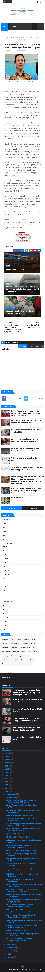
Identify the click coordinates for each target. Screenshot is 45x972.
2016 (7, 782)
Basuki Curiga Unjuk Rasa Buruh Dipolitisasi (20, 880)
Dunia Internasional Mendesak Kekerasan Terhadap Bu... (19, 906)
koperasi (6, 574)
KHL (4, 566)
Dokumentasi (10, 308)
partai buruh (7, 598)
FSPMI (4, 551)
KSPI (4, 582)
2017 (7, 778)
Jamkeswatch (7, 563)
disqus (30, 346)
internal (5, 559)
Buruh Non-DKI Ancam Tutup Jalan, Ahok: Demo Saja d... (24, 885)
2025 (7, 753)
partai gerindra (8, 602)
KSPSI (4, 586)
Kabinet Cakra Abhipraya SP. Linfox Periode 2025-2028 (19, 312)
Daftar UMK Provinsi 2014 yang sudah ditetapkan (22, 934)
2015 (7, 785)
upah (4, 629)
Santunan (6, 618)
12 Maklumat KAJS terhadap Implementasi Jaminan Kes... (19, 911)
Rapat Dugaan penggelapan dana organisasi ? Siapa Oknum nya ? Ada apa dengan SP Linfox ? (27, 413)
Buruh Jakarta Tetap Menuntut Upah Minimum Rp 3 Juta (22, 830)
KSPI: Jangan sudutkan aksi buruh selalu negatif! (24, 921)
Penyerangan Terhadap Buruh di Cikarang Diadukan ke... (20, 916)
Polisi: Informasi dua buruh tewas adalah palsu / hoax (24, 895)
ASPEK (8, 266)
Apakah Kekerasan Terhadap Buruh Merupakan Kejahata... (22, 890)
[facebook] (37, 2)
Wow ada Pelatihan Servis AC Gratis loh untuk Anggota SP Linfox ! (26, 468)
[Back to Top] (22, 966)
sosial (5, 621)
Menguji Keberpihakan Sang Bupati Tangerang (21, 819)
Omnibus (6, 594)
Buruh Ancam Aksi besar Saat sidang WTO (22, 806)
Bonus (5, 531)
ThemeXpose (19, 969)
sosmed (5, 625)
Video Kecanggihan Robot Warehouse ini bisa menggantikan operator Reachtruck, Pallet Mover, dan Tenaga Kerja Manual (27, 480)
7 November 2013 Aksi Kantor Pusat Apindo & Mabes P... (21, 926)
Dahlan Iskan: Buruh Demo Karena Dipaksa (21, 865)
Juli (8, 954)
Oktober (10, 944)
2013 (7, 791)
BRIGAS (5, 539)
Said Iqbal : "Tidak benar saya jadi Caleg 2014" (23, 841)
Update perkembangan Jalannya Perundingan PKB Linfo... (21, 801)
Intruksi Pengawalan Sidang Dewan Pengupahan (21, 870)
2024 (7, 756)
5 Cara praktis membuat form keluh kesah (25, 459)
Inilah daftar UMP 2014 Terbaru (19, 815)
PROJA (5, 614)
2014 (7, 788)
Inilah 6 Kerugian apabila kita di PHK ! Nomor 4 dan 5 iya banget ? (25, 449)
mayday (5, 590)
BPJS (4, 535)
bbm (4, 527)
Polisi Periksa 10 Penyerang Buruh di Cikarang (22, 875)
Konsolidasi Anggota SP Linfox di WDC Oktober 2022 (26, 431)
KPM (4, 578)
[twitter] (40, 2)
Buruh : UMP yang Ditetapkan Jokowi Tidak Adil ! (22, 854)
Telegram (33, 508)
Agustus (10, 951)
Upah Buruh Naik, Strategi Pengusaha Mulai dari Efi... (22, 811)
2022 (7, 763)
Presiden (5, 610)
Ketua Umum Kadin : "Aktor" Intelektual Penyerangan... (23, 901)
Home (6, 38)
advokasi (6, 519)
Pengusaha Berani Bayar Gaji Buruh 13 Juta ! (23, 860)
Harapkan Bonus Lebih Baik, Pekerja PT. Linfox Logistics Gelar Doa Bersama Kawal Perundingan (22, 289)
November (11, 797)
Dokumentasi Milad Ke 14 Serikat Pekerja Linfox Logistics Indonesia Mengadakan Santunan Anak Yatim (27, 490)
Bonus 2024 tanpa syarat (16, 269)
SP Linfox (37, 969)
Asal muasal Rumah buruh (17, 930)
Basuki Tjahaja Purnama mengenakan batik (22, 82)
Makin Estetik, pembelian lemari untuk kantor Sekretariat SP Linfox (26, 421)
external (6, 547)
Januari (10, 957)
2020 (7, 769)
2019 (7, 772)
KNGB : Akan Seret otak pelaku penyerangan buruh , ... (19, 940)
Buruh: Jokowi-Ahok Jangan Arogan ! (22, 850)
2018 (7, 775)
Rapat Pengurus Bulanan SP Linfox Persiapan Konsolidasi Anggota (24, 440)
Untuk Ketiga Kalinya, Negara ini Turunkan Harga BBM (20, 846)
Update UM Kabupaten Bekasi (19, 834)
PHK (4, 606)
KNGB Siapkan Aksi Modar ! (18, 837)
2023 (7, 759)
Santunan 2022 (17, 498)
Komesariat (7, 570)
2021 (7, 766)
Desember (11, 794)
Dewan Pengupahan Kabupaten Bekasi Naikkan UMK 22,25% (23, 824)
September (12, 948)
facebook (39, 346)
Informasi (13, 38)
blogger (23, 346)
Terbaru (11, 508)
